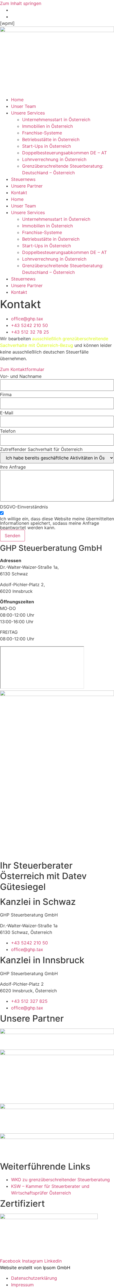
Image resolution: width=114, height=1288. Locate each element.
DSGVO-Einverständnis (24, 507)
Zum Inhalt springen (20, 3)
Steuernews (23, 179)
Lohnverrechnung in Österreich (54, 159)
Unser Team (23, 106)
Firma (6, 394)
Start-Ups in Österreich (46, 146)
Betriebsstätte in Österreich (50, 139)
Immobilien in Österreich (47, 126)
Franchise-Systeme (42, 133)
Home (17, 99)
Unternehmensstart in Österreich (56, 119)
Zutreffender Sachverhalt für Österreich (41, 449)
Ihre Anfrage (13, 467)
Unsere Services (28, 113)
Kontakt (19, 192)
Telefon (7, 431)
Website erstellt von (21, 1267)
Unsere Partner (27, 186)
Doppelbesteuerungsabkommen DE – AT (64, 152)
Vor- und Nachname (21, 376)
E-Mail (6, 413)
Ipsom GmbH (56, 1267)
